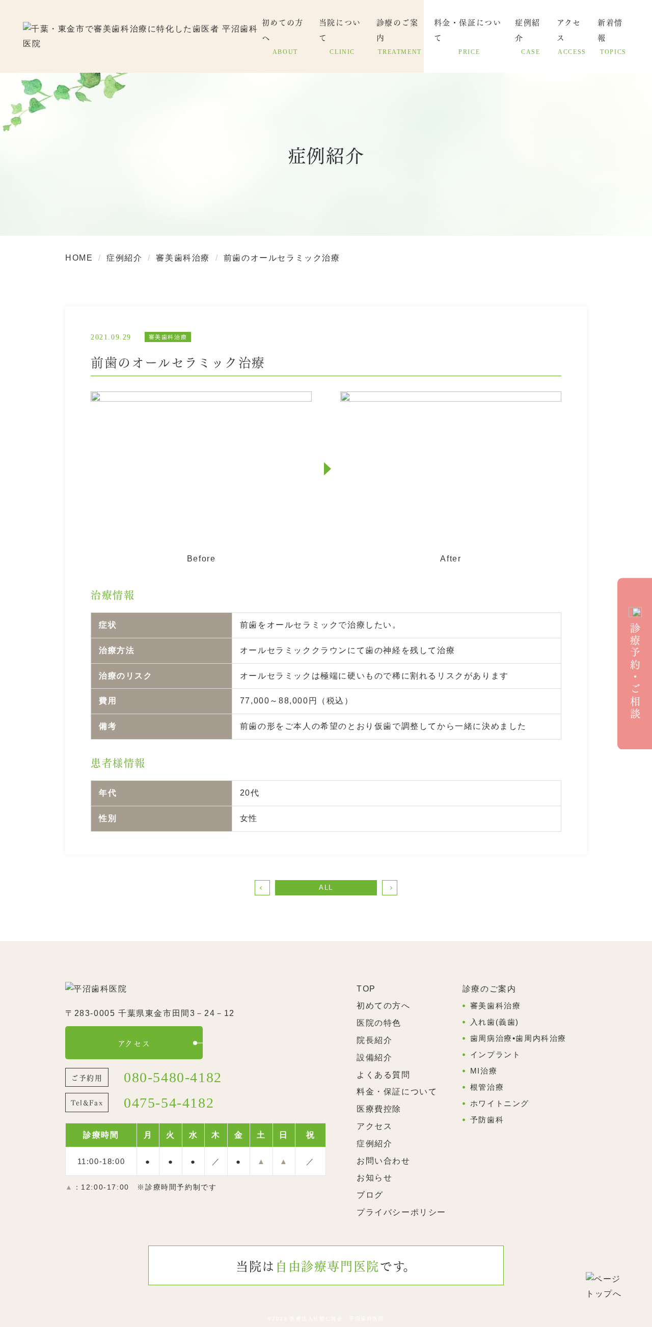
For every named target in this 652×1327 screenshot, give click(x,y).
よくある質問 (384, 1074)
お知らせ (374, 1177)
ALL (326, 887)
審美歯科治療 (495, 1005)
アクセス (134, 1043)
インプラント (495, 1054)
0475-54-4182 (169, 1103)
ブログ (370, 1195)
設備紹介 (374, 1057)
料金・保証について (397, 1091)
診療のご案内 (490, 988)
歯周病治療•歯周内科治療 (518, 1038)
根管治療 (487, 1087)
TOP (366, 988)
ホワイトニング (499, 1103)
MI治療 (483, 1070)
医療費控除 (379, 1109)
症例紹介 (374, 1143)
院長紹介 (374, 1040)
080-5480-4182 (173, 1077)
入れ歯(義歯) (494, 1022)
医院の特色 (379, 1023)
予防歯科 (487, 1119)
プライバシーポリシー (401, 1212)
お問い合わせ (384, 1160)
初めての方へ (384, 1005)
